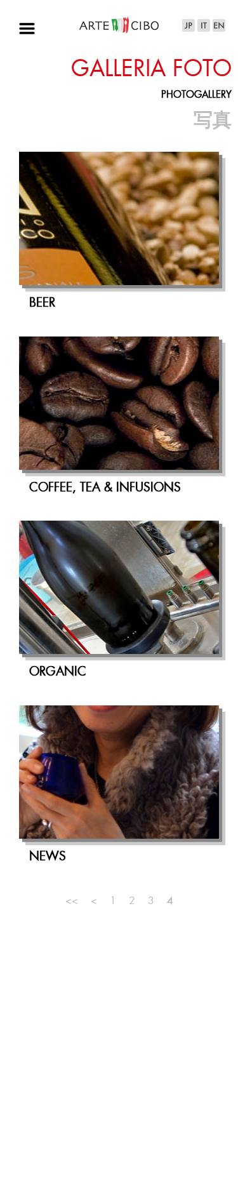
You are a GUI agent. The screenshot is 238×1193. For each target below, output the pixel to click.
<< (71, 901)
